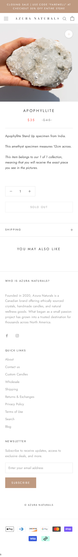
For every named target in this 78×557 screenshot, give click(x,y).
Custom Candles (16, 374)
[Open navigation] (6, 18)
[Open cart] (72, 18)
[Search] (65, 18)
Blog (8, 426)
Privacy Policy (14, 404)
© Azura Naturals (39, 505)
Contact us (12, 367)
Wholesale (12, 381)
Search (10, 419)
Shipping (13, 230)
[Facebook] (6, 335)
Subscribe (20, 483)
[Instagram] (17, 335)
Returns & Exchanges (19, 396)
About (9, 359)
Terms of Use (14, 411)
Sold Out (39, 207)
